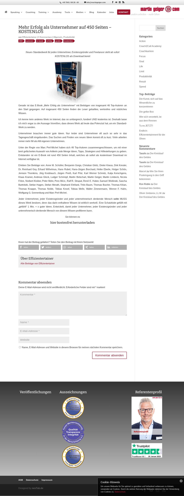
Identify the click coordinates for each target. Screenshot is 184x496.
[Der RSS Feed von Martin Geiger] (123, 2)
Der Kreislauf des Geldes (152, 197)
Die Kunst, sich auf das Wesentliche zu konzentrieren (151, 103)
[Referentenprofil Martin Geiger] (147, 439)
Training (42, 12)
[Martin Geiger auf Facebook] (113, 2)
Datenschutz (120, 492)
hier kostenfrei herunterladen (72, 223)
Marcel (142, 171)
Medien (79, 12)
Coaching (30, 12)
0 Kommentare (45, 37)
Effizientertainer (29, 37)
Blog (91, 12)
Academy (57, 12)
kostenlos (68, 41)
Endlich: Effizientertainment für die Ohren (152, 134)
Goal (141, 61)
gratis (58, 41)
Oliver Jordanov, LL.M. (150, 193)
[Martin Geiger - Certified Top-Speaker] (73, 408)
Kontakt (123, 12)
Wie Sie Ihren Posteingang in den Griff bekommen (151, 175)
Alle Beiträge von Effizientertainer (38, 263)
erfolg (49, 41)
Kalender (101, 12)
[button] (28, 247)
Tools (67, 12)
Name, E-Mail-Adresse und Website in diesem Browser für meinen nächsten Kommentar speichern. (72, 347)
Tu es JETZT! (146, 125)
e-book (40, 41)
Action (142, 41)
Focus (142, 56)
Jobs (111, 12)
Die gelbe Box (146, 112)
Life (141, 66)
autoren (29, 41)
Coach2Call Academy (150, 46)
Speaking (15, 12)
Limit (141, 71)
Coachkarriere (146, 51)
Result (142, 81)
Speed (142, 86)
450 (21, 41)
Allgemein (57, 37)
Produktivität (69, 37)
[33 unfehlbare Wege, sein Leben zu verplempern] (35, 430)
